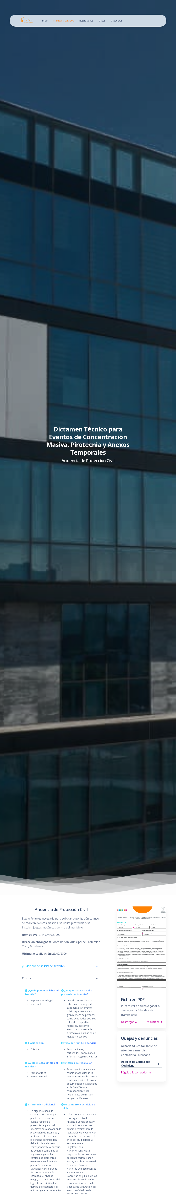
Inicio (45, 20)
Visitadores (116, 20)
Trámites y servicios (63, 20)
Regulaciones (86, 20)
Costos (26, 978)
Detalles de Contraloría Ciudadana (135, 1063)
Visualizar (153, 1022)
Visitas (102, 20)
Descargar (127, 1022)
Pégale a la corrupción (135, 1072)
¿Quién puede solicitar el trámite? (43, 966)
